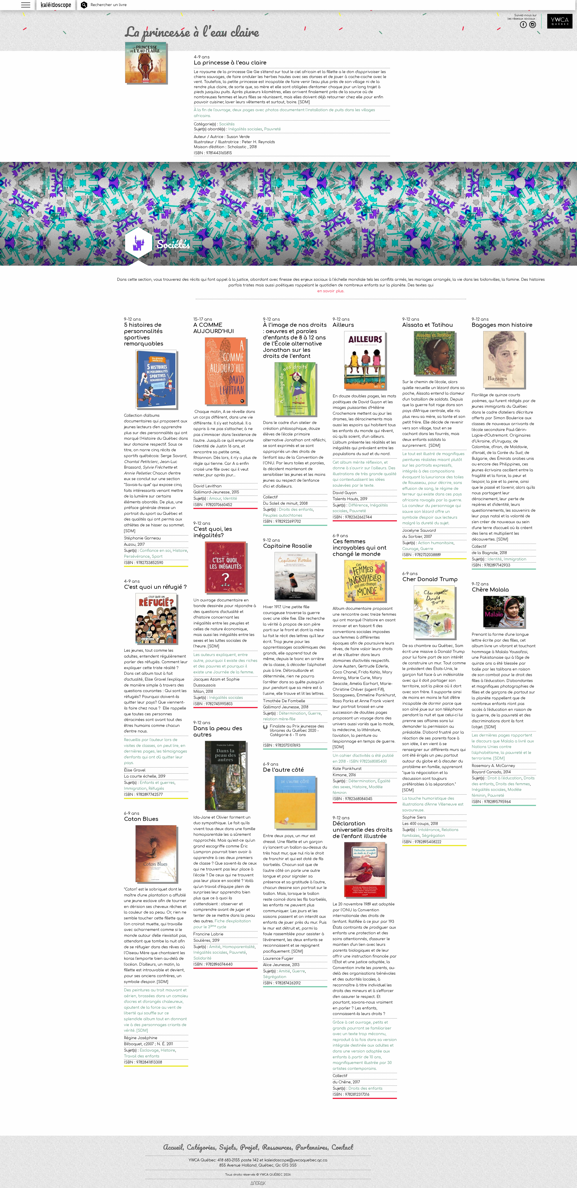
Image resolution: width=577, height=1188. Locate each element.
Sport (157, 557)
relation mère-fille (279, 719)
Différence (358, 505)
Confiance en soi (155, 551)
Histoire (180, 551)
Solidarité (202, 958)
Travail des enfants (141, 1056)
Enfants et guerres (157, 783)
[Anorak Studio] (258, 1183)
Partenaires (311, 1147)
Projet (249, 1147)
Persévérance (137, 557)
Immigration (515, 559)
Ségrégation (433, 836)
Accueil (173, 1147)
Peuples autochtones (282, 515)
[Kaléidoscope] (56, 5)
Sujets (227, 1147)
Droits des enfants (296, 510)
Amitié (214, 947)
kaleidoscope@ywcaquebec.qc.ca (295, 1160)
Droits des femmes (513, 784)
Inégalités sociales (245, 129)
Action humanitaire (435, 543)
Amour (215, 499)
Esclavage (149, 1050)
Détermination (292, 713)
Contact (342, 1147)
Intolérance (429, 830)
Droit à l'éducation (505, 778)
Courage (410, 549)
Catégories (201, 1147)
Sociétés (227, 124)
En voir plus (331, 1115)
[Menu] (25, 5)
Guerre (426, 549)
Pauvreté (272, 129)
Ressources (277, 1147)
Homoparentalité (238, 947)
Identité (230, 499)
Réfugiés (156, 789)
